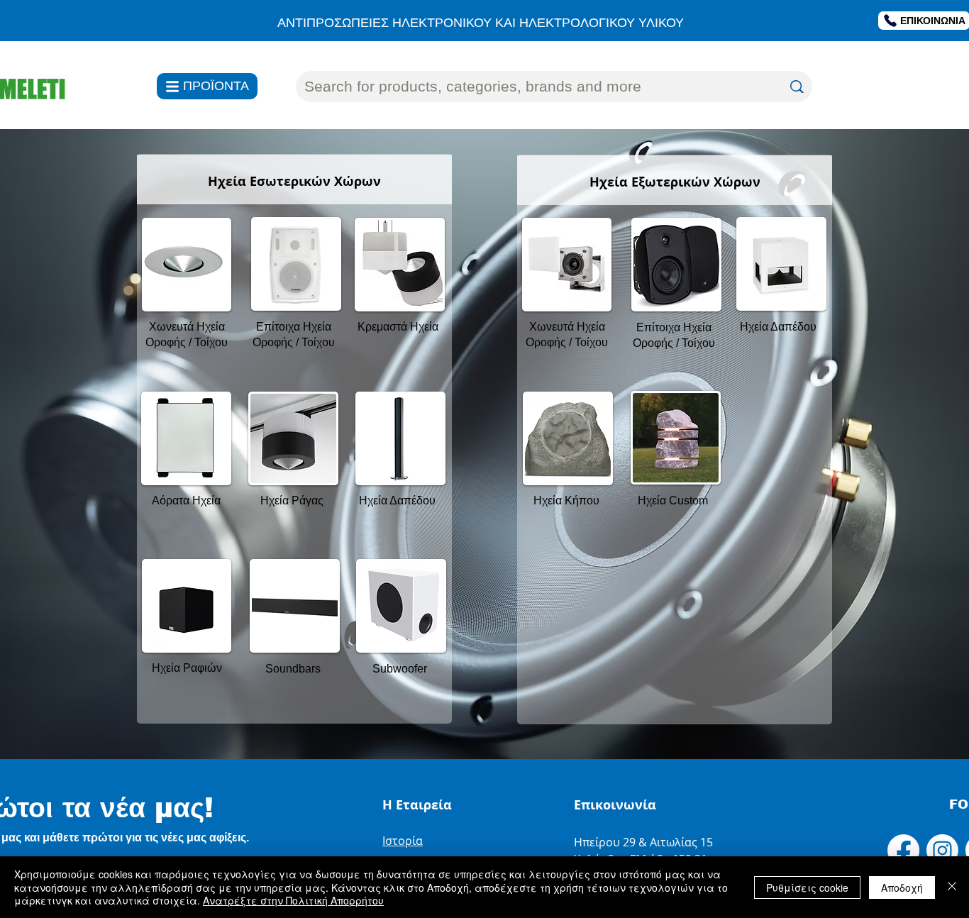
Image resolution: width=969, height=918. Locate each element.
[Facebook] (903, 850)
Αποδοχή (902, 887)
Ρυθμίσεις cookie (807, 887)
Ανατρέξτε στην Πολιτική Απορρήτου (293, 900)
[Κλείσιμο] (951, 887)
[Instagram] (942, 850)
